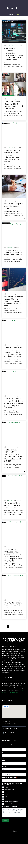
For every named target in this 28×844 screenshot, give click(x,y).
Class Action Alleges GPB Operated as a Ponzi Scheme (12, 505)
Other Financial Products (11, 801)
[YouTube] (16, 831)
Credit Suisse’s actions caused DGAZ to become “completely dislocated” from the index (13, 301)
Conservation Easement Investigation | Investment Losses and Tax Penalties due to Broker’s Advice (13, 54)
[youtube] (11, 677)
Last (3, 758)
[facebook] (3, 677)
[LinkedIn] (14, 831)
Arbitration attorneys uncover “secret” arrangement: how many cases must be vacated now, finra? (13, 352)
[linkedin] (8, 677)
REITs (6, 787)
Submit (6, 820)
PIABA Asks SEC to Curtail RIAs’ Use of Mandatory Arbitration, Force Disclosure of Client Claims (12, 156)
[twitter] (5, 677)
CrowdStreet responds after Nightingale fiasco (13, 206)
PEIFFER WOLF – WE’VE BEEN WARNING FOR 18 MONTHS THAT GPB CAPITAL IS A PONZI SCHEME (13, 455)
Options (7, 796)
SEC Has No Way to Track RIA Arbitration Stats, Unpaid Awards (13, 252)
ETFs (6, 799)
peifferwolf (10, 45)
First (3, 752)
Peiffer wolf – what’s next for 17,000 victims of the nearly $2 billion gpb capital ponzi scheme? (13, 403)
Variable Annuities (9, 789)
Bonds (6, 794)
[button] (24, 70)
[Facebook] (12, 831)
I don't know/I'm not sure (11, 804)
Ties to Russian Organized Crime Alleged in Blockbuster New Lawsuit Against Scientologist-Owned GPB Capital (13, 555)
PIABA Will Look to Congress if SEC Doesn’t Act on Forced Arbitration (13, 105)
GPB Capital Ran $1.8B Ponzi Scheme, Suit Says (13, 605)
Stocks (6, 792)
